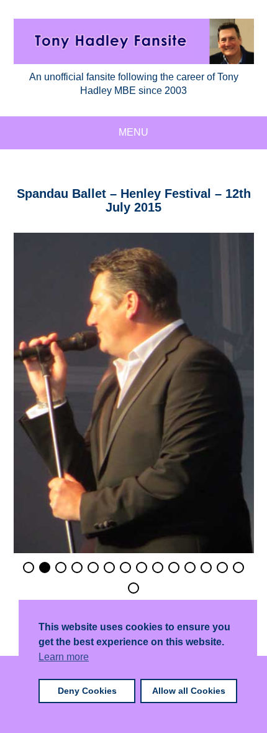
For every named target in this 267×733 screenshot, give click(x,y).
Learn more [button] (63, 656)
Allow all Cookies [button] (188, 691)
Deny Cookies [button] (87, 691)
